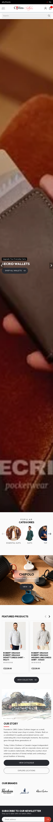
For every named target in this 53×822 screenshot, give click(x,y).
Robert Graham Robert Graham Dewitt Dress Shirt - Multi (14, 656)
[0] (50, 8)
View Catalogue (26, 763)
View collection (25, 680)
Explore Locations (26, 770)
